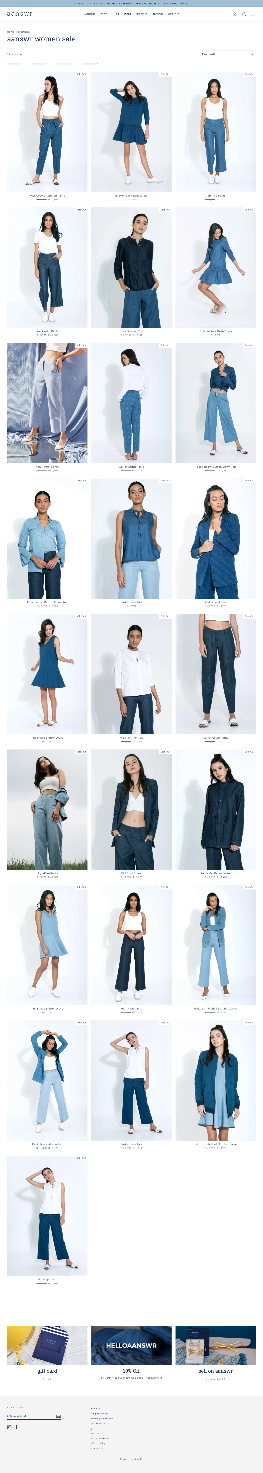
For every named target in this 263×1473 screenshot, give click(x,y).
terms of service (100, 1438)
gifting (158, 14)
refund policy (98, 1443)
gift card (95, 1428)
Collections (22, 31)
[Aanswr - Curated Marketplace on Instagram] (9, 1427)
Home (10, 31)
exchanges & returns (102, 1418)
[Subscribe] (58, 1416)
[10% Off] (131, 1345)
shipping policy (99, 1413)
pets (127, 14)
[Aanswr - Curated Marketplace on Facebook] (16, 1427)
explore (173, 14)
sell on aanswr (99, 1423)
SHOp (47, 1379)
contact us (97, 1448)
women (89, 14)
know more (215, 1379)
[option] (131, 3)
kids (116, 14)
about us (96, 1408)
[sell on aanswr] (216, 1345)
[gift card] (47, 1345)
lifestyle (142, 14)
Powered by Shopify (131, 1459)
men (103, 14)
